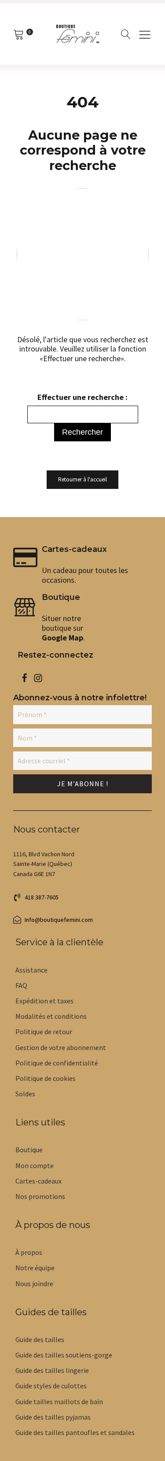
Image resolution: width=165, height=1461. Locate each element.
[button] (145, 34)
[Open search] (125, 34)
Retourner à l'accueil (82, 479)
